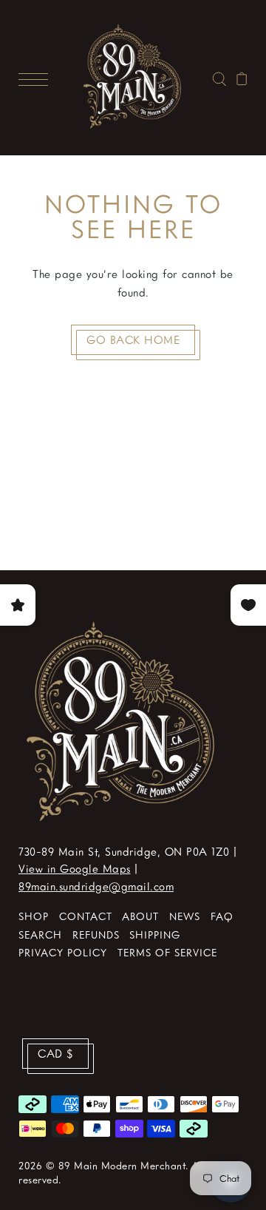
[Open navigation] (36, 78)
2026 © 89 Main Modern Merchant (101, 1165)
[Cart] (242, 77)
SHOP (33, 916)
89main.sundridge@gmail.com (96, 886)
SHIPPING (154, 934)
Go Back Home (133, 339)
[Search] (219, 77)
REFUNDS (96, 934)
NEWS (184, 916)
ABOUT (140, 916)
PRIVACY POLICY (62, 952)
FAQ (222, 916)
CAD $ (55, 1053)
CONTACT (85, 916)
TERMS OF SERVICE (167, 952)
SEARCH (40, 934)
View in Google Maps (74, 868)
